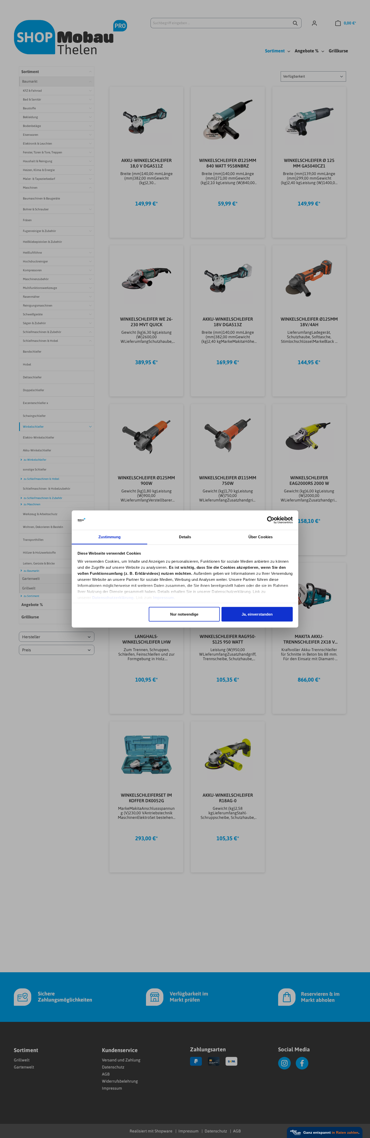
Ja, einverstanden (257, 614)
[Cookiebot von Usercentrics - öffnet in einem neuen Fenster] (271, 520)
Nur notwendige (184, 614)
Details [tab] (185, 536)
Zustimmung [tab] (109, 536)
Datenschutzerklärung (113, 597)
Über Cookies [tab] (260, 536)
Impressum (163, 597)
